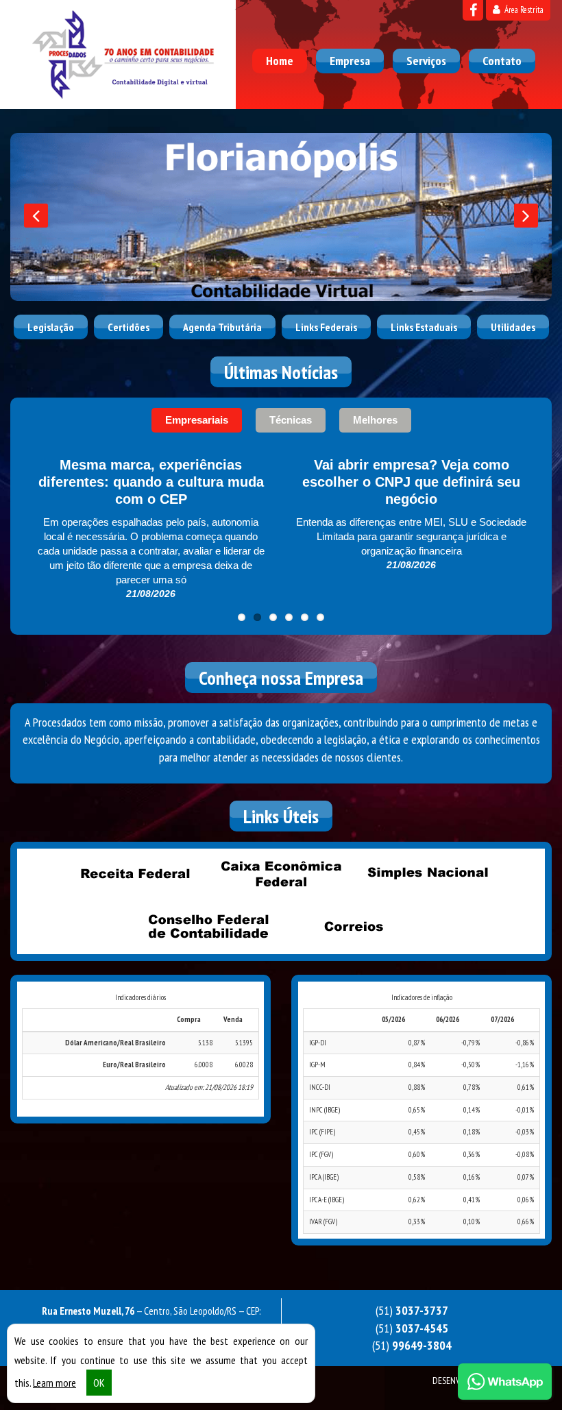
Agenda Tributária (222, 327)
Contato (502, 61)
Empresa (350, 61)
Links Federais (326, 327)
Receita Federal (135, 874)
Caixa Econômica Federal (281, 874)
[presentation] (36, 216)
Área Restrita (522, 10)
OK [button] (99, 1382)
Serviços (426, 61)
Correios (354, 927)
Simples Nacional (427, 874)
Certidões (128, 327)
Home (279, 61)
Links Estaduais (424, 327)
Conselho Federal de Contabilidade (208, 927)
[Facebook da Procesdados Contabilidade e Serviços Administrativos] (473, 10)
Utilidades (513, 327)
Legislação (50, 327)
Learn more (54, 1382)
